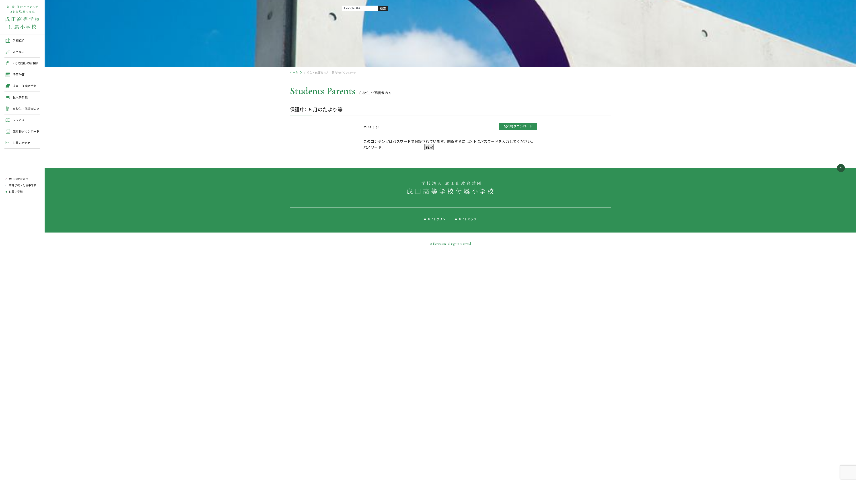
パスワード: (373, 147)
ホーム (294, 72)
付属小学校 (16, 191)
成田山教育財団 (18, 179)
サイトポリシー (438, 219)
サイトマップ (468, 219)
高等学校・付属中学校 (23, 185)
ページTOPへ (841, 168)
